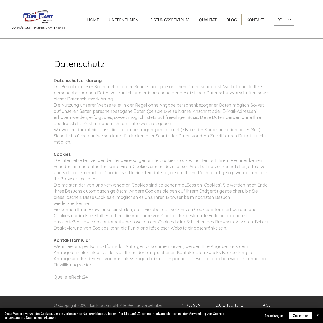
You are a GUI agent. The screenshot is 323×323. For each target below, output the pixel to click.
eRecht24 (78, 277)
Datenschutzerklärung (41, 317)
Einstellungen (273, 315)
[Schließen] (317, 315)
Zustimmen (301, 315)
